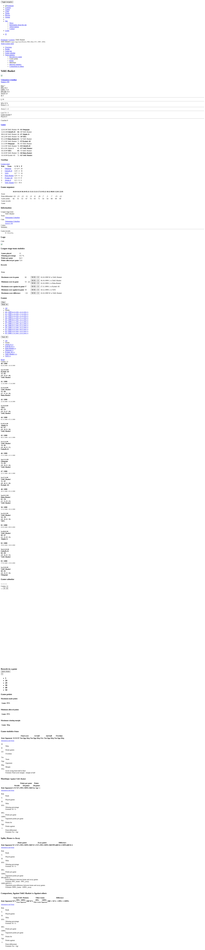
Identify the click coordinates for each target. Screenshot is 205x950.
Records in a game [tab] (15, 57)
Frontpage (4, 40)
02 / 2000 (16, 331)
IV (38, 277)
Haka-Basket (9, 176)
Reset (3, 360)
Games (7, 9)
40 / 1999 (16, 312)
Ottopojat (8, 168)
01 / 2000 (16, 329)
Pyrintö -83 (8, 178)
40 (6, 687)
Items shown (6, 671)
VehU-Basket (9, 183)
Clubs (7, 11)
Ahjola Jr (8, 180)
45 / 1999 (16, 320)
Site (6, 21)
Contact (12, 29)
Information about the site (18, 25)
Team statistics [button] (10, 55)
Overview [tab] (8, 47)
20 (6, 683)
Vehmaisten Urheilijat (12, 217)
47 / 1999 (16, 323)
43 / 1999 (16, 316)
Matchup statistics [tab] (15, 64)
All (6, 308)
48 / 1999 (16, 325)
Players (7, 15)
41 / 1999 (16, 314)
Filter (3, 302)
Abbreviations (14, 27)
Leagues (8, 8)
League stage (9, 44)
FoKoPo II (8, 171)
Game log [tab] (8, 51)
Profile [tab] (7, 49)
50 (6, 690)
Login (7, 31)
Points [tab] (11, 61)
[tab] (102, 373)
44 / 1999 (16, 318)
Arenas (7, 17)
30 (6, 685)
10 (6, 680)
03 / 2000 (16, 333)
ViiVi (6, 173)
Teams (7, 13)
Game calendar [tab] (10, 53)
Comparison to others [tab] (16, 66)
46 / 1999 (16, 322)
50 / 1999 (16, 327)
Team (3, 44)
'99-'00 (33, 277)
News (11, 23)
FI (6, 34)
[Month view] (2, 588)
